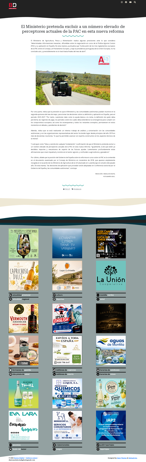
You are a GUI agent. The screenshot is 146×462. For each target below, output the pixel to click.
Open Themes (122, 458)
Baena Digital (19, 458)
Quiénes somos (31, 458)
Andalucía (77, 189)
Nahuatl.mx (133, 458)
